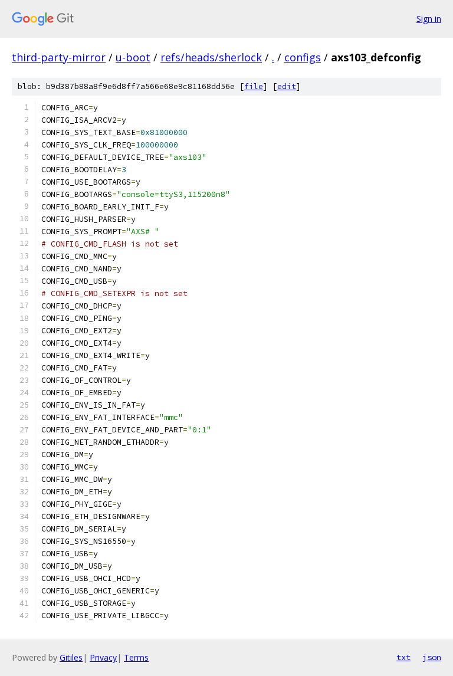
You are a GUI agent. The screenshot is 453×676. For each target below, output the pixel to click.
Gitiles (71, 657)
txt (403, 657)
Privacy (103, 657)
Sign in (428, 18)
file (253, 86)
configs (302, 57)
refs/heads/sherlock (211, 57)
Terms (136, 657)
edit (286, 86)
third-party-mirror (59, 57)
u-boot (133, 57)
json (431, 657)
